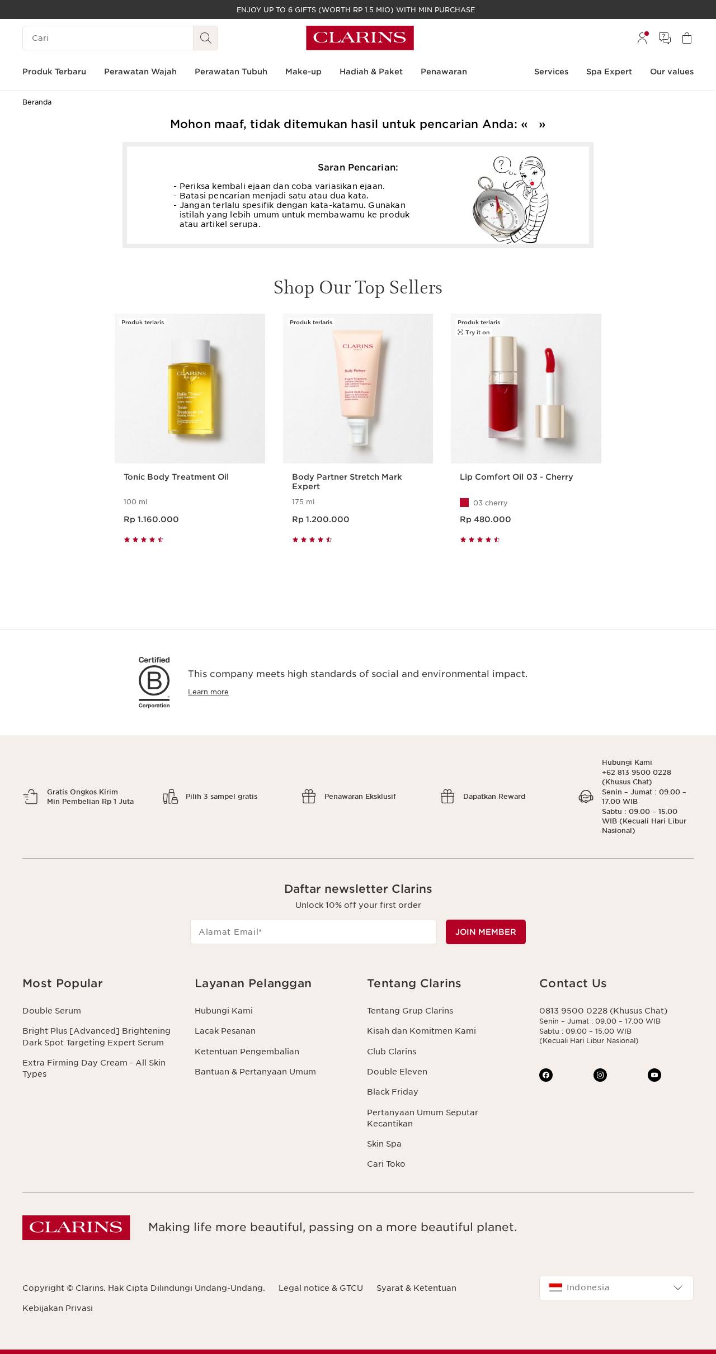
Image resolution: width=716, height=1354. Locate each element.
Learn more (208, 692)
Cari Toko (386, 1163)
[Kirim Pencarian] (206, 38)
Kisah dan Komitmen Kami (421, 1030)
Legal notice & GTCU (321, 1288)
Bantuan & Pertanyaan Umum (255, 1071)
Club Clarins (391, 1051)
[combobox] (616, 1288)
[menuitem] (642, 38)
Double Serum (51, 1010)
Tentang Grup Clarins (410, 1010)
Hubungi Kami (224, 1010)
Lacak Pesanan (225, 1030)
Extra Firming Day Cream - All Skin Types (94, 1068)
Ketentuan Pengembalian (247, 1051)
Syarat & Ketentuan (416, 1288)
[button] (99, 984)
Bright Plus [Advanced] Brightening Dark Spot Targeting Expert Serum (96, 1036)
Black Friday (392, 1091)
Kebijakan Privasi (57, 1308)
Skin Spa (384, 1143)
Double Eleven (397, 1071)
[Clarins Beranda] (360, 38)
